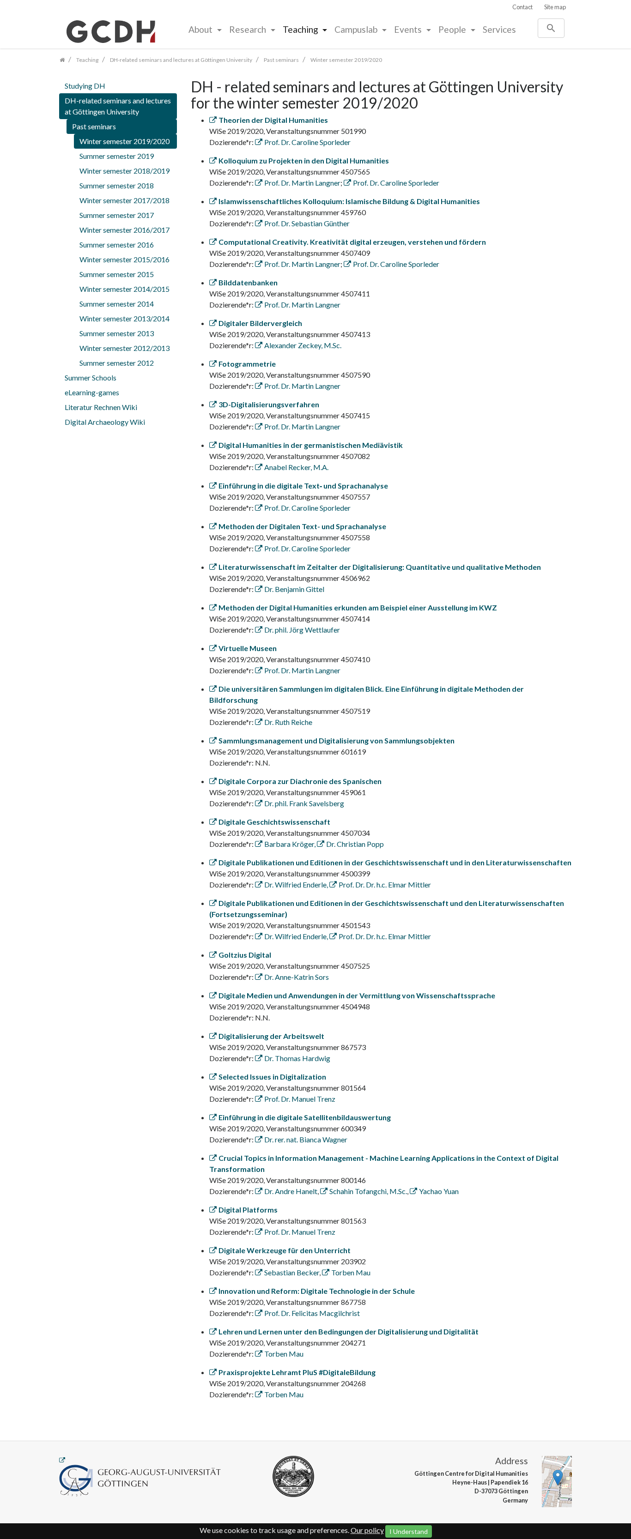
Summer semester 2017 (116, 215)
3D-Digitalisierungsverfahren (268, 404)
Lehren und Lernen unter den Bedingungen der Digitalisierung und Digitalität (348, 1331)
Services (499, 29)
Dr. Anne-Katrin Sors (296, 976)
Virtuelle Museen (247, 648)
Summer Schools (90, 377)
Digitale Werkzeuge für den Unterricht (284, 1250)
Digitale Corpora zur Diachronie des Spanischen (300, 781)
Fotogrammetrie (247, 363)
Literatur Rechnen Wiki (101, 407)
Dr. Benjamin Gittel (294, 589)
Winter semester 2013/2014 (124, 318)
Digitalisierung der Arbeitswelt (271, 1036)
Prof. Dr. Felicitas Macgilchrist (312, 1313)
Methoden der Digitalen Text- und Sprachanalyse (302, 526)
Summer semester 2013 (116, 333)
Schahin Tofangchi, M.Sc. (368, 1191)
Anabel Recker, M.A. (296, 467)
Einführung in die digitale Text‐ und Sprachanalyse (303, 485)
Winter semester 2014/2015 (124, 288)
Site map (555, 7)
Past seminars (94, 126)
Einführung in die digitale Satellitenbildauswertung (304, 1117)
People (453, 29)
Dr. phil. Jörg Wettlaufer (302, 629)
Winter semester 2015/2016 (124, 259)
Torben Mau (350, 1272)
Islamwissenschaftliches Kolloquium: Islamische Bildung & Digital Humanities (349, 201)
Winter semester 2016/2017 (124, 229)
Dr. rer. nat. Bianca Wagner (305, 1139)
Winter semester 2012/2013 (124, 348)
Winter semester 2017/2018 (124, 200)
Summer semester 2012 (116, 362)
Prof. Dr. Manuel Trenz (299, 1098)
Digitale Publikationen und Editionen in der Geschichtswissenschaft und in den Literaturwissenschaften (394, 862)
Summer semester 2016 (116, 244)
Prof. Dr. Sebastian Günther (307, 223)
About (201, 29)
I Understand (408, 1531)
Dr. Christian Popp (355, 843)
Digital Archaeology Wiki (105, 421)
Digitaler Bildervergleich (260, 323)
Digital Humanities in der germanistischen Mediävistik (310, 445)
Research (248, 29)
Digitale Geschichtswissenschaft (274, 821)
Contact (522, 7)
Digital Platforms (248, 1209)
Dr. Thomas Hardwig (297, 1058)
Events (409, 29)
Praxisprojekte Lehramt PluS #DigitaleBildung (297, 1372)
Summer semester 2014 (116, 303)
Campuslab (356, 29)
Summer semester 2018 (116, 185)
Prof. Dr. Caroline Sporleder (307, 142)
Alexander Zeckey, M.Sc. (302, 345)
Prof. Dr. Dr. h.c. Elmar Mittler (385, 884)
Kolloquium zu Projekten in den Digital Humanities (303, 160)
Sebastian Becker (291, 1272)
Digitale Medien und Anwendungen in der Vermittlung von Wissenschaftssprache (356, 995)
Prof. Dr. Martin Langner (302, 182)
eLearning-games (92, 392)
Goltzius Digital (244, 954)
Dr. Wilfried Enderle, (296, 884)
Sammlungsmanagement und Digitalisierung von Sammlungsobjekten (336, 740)
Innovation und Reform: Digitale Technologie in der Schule (316, 1290)
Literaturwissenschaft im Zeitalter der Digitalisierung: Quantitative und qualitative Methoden (379, 566)
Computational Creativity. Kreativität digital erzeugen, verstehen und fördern (352, 241)
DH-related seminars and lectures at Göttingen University (118, 106)
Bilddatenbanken (248, 282)
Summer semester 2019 (116, 155)
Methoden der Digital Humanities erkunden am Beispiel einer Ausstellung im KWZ (357, 607)
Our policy (367, 1530)
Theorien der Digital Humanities (273, 119)
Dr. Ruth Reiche (288, 722)
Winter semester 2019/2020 (124, 141)
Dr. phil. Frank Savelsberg (304, 803)
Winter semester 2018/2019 (124, 170)
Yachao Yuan (439, 1191)
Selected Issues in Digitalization (272, 1076)
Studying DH (85, 85)
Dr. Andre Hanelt (290, 1191)
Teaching (301, 29)
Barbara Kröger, (290, 843)
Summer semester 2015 (116, 274)
